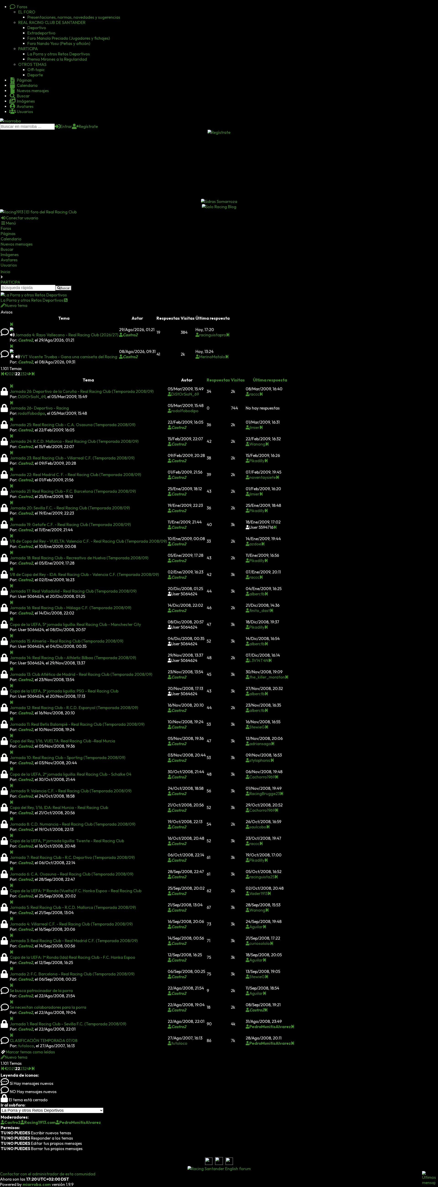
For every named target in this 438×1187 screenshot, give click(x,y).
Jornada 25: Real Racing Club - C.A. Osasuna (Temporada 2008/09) (72, 424)
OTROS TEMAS (32, 64)
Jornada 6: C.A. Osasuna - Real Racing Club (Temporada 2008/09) (71, 874)
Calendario (27, 85)
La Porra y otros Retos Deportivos (58, 54)
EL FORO (26, 12)
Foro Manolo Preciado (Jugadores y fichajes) (68, 38)
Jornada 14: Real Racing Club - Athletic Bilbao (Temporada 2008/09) (73, 657)
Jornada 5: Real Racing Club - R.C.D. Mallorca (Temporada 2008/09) (73, 907)
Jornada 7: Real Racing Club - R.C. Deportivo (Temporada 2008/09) (72, 857)
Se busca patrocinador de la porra (41, 990)
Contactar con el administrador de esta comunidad (47, 1174)
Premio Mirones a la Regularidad (57, 59)
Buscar (23, 95)
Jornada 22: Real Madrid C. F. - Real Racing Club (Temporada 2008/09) (75, 474)
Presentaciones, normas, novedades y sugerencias (73, 17)
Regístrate (88, 126)
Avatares (25, 106)
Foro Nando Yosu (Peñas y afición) (58, 43)
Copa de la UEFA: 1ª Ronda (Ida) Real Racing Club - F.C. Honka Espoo (72, 957)
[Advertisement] (219, 167)
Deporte (35, 75)
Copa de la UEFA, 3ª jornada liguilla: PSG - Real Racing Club (64, 691)
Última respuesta (270, 380)
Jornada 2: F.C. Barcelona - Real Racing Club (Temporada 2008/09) (72, 974)
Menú (11, 223)
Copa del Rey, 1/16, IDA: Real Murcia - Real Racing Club (59, 807)
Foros (21, 6)
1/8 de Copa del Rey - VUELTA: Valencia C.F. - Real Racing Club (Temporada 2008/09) (88, 541)
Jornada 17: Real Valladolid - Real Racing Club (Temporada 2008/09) (73, 591)
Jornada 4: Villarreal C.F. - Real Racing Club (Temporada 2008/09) (71, 924)
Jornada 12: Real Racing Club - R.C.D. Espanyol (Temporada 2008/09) (74, 707)
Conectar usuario (22, 217)
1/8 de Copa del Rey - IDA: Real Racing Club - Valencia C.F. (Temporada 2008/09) (84, 574)
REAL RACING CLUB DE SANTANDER (52, 22)
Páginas (24, 80)
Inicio (5, 271)
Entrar (66, 126)
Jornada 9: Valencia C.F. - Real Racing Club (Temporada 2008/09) (70, 790)
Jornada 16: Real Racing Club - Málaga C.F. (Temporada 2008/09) (70, 607)
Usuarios (24, 111)
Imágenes (25, 101)
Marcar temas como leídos (30, 1052)
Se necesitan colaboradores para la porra (48, 1007)
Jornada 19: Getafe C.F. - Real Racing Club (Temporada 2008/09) (70, 524)
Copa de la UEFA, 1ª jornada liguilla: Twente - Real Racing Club (67, 840)
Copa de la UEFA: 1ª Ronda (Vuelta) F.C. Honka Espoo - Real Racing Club (75, 890)
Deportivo (36, 27)
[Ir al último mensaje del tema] (11, 324)
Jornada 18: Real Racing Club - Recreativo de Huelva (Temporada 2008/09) (79, 557)
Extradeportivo (41, 33)
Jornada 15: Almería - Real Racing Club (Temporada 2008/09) (66, 641)
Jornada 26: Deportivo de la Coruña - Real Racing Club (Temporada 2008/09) (82, 391)
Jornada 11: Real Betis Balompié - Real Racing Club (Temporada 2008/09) (77, 724)
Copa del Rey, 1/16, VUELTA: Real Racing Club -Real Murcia (62, 741)
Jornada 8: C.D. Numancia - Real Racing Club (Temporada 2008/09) (72, 824)
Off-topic (36, 69)
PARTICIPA (28, 48)
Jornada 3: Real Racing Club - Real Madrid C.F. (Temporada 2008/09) (74, 940)
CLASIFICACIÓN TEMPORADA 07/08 (43, 1040)
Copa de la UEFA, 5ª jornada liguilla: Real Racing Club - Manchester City (75, 624)
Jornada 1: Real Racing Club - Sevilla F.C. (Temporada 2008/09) (68, 1023)
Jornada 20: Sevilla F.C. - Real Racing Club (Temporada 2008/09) (70, 508)
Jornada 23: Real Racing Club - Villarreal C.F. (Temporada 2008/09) (72, 458)
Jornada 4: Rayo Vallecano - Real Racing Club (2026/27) (66, 334)
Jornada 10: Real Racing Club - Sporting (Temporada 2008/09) (67, 757)
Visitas (238, 380)
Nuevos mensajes (32, 90)
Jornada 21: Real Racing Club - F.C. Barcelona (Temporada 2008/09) (73, 491)
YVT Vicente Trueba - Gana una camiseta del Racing (68, 356)
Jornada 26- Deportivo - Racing (39, 408)
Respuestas (218, 380)
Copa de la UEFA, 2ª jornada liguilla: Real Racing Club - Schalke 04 (70, 774)
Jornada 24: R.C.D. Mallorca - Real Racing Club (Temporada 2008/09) (74, 441)
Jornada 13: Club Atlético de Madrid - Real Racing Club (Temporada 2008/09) (81, 674)
